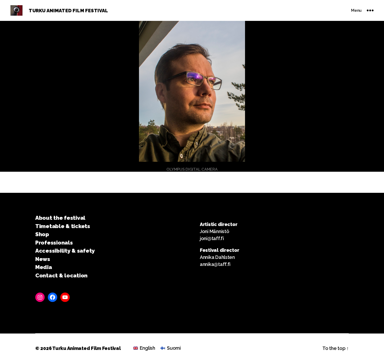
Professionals (54, 242)
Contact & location (61, 275)
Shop (42, 234)
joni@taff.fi (212, 238)
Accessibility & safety (65, 250)
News (42, 259)
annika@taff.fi (215, 264)
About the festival (60, 218)
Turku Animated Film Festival (86, 348)
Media (43, 267)
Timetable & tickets (62, 226)
